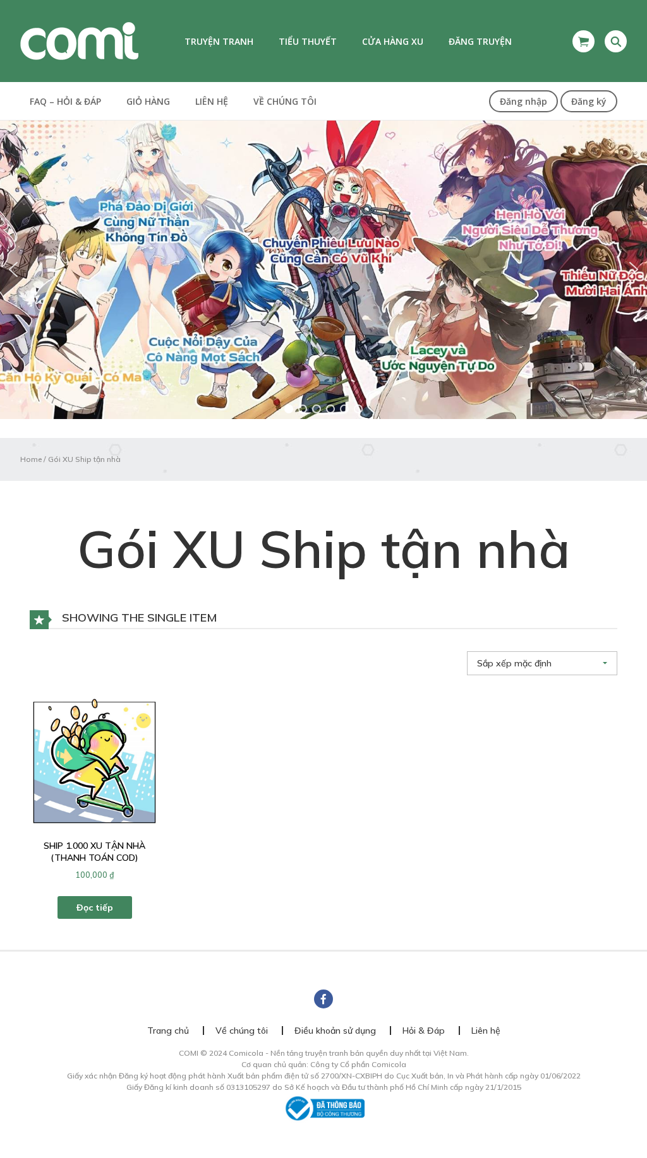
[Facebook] (323, 999)
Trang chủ (168, 1030)
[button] (323, 270)
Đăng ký (589, 101)
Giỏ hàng (148, 101)
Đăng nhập (523, 101)
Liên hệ (211, 101)
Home (31, 459)
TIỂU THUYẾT (308, 41)
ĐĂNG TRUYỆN (480, 41)
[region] (323, 270)
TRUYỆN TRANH (218, 41)
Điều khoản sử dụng (335, 1030)
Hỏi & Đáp (423, 1030)
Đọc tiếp (94, 907)
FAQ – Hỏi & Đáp (65, 101)
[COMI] (79, 40)
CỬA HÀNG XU (392, 41)
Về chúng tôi (285, 101)
